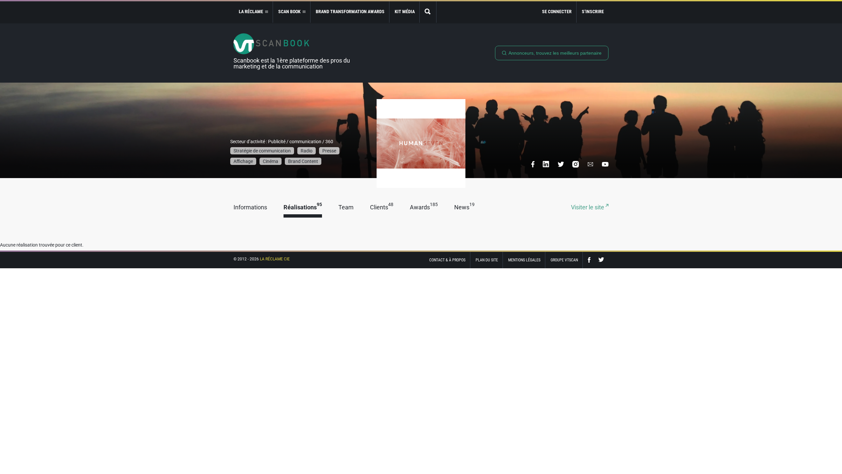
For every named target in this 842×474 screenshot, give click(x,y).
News (464, 207)
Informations (250, 207)
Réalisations (303, 207)
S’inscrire (593, 11)
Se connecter (557, 11)
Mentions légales (524, 260)
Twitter (601, 260)
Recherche (428, 12)
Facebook (591, 260)
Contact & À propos (447, 260)
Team (346, 207)
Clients (381, 207)
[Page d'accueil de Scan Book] (294, 43)
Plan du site (487, 260)
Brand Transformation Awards (350, 11)
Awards (424, 207)
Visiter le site (588, 207)
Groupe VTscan (564, 260)
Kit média (405, 11)
